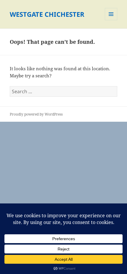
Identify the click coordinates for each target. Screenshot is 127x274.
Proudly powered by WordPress (36, 114)
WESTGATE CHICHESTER (47, 14)
